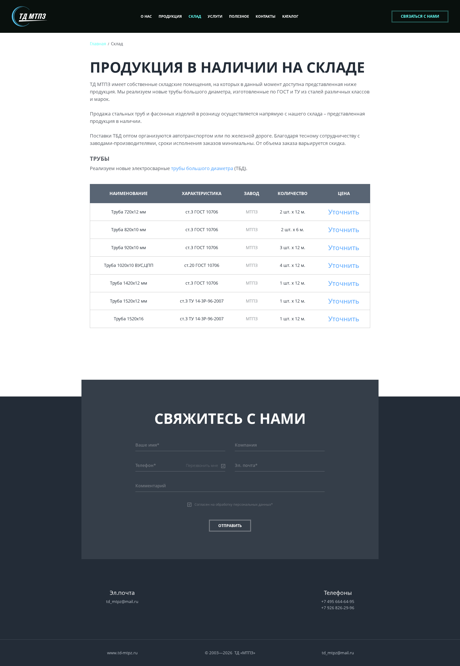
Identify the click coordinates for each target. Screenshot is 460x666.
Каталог (290, 16)
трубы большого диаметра (202, 168)
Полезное (239, 16)
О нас (146, 16)
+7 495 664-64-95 (337, 601)
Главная (98, 43)
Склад (195, 16)
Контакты (266, 16)
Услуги (215, 16)
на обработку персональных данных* (242, 504)
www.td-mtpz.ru (122, 652)
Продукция (170, 16)
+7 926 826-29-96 (337, 607)
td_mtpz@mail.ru (122, 601)
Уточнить (343, 211)
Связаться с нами (420, 16)
